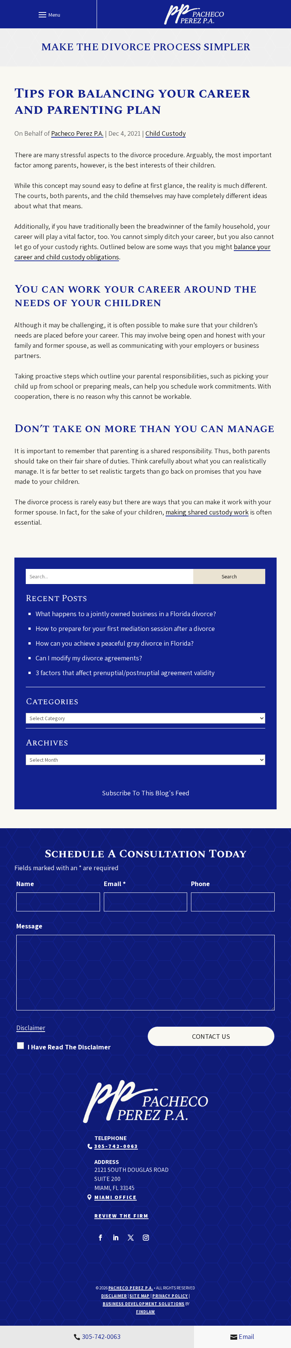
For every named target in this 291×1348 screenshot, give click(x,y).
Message (29, 926)
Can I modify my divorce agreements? (89, 658)
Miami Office (115, 1197)
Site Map (140, 1295)
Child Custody (166, 133)
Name (25, 883)
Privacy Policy (170, 1295)
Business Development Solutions (144, 1303)
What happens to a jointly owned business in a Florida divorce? (126, 613)
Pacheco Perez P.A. (77, 133)
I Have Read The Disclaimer (69, 1047)
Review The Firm (121, 1215)
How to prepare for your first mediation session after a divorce (125, 628)
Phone (200, 883)
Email (115, 883)
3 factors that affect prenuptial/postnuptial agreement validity (125, 672)
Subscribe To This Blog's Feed (145, 793)
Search (229, 576)
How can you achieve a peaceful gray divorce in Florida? (115, 643)
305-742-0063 (116, 1146)
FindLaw (145, 1311)
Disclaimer (30, 1028)
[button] (48, 14)
